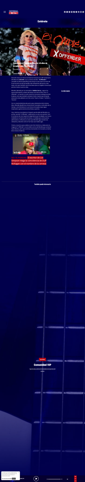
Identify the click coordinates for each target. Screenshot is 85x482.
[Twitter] (67, 12)
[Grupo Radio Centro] (76, 12)
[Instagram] (69, 12)
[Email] (81, 12)
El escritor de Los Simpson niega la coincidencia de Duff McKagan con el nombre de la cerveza (28, 160)
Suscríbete (42, 360)
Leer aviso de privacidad (7, 478)
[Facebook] (65, 12)
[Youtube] (71, 12)
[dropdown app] (78, 12)
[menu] (5, 12)
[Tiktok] (74, 12)
